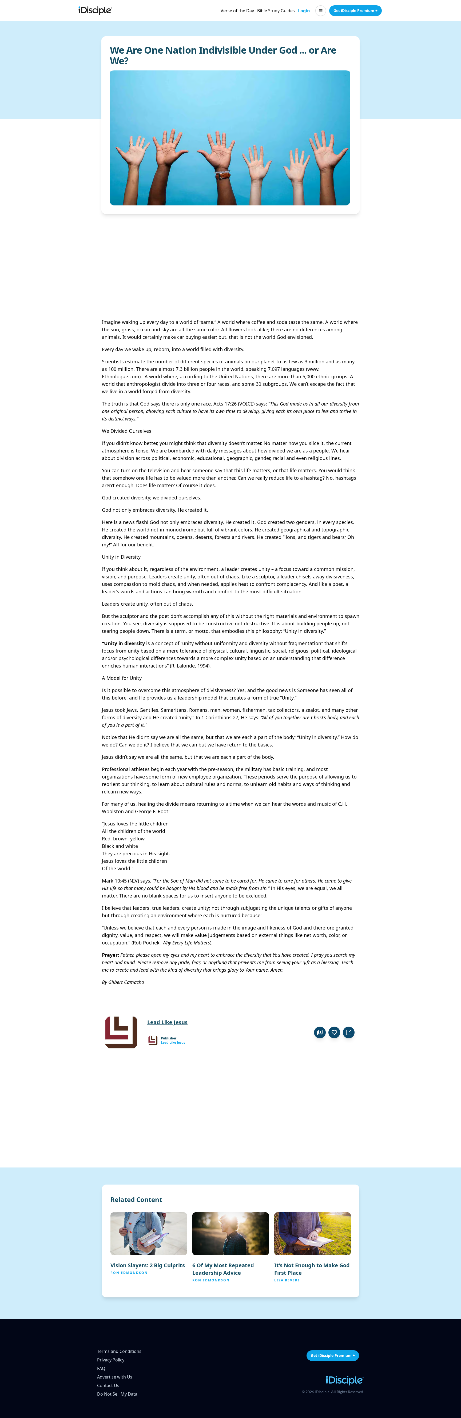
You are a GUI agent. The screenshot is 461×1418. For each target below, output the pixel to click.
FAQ (101, 1368)
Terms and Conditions (119, 1351)
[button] (320, 10)
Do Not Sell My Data (117, 1394)
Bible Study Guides (276, 11)
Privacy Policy (110, 1360)
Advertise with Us (114, 1377)
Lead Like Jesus (173, 1042)
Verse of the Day (237, 11)
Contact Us (108, 1385)
